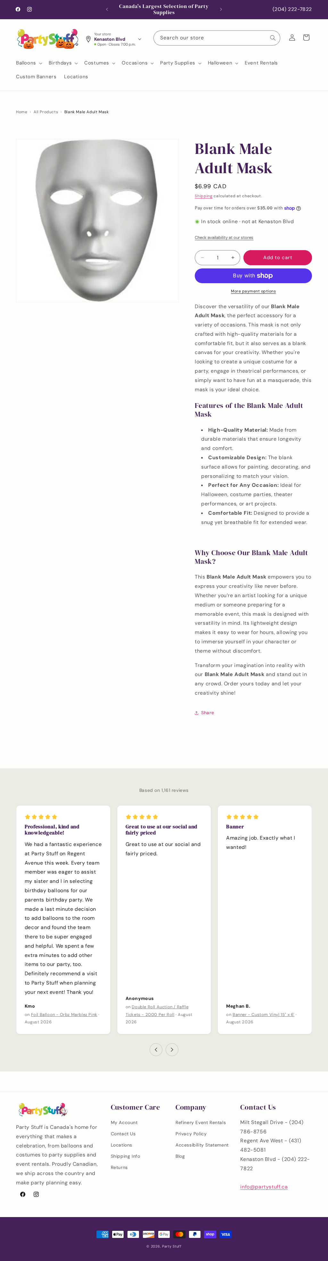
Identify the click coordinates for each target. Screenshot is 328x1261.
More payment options (253, 291)
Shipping (204, 196)
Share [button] (207, 712)
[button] (28, 63)
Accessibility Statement (202, 1145)
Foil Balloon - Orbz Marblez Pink (64, 1014)
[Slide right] (172, 1049)
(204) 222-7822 (292, 9)
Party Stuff (172, 1246)
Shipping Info (125, 1156)
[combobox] (217, 38)
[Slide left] (156, 1049)
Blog (180, 1156)
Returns (119, 1167)
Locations (121, 1145)
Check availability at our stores (224, 237)
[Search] (273, 38)
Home (21, 111)
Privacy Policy (191, 1134)
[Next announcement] (221, 9)
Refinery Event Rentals (201, 1122)
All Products (46, 111)
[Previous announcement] (107, 9)
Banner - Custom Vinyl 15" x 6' (263, 1014)
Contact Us (123, 1134)
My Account (124, 1122)
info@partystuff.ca (264, 1186)
